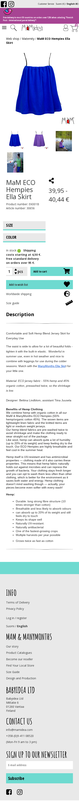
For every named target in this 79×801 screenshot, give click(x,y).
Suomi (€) (60, 3)
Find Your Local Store (20, 665)
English (22, 626)
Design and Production (21, 678)
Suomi (10, 626)
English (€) (72, 3)
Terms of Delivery (18, 602)
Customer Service (46, 3)
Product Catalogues (19, 653)
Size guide (12, 303)
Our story (12, 646)
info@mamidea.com (19, 730)
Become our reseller (19, 659)
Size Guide (13, 672)
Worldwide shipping (18, 294)
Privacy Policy (15, 609)
